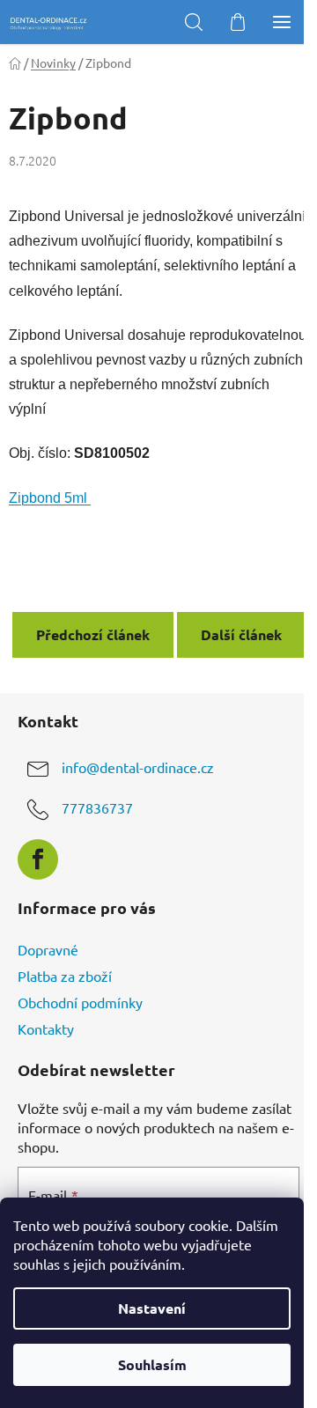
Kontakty (46, 1028)
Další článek (241, 634)
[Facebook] (38, 859)
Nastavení (152, 1308)
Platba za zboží (65, 975)
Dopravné (48, 949)
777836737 (97, 807)
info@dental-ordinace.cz (138, 767)
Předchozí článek (93, 634)
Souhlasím (152, 1364)
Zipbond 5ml (50, 497)
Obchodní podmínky (80, 1002)
